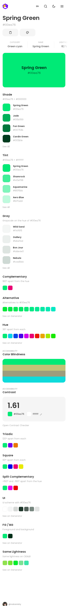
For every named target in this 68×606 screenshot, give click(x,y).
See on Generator (12, 316)
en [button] (37, 6)
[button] (45, 6)
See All (6, 146)
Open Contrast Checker (16, 425)
